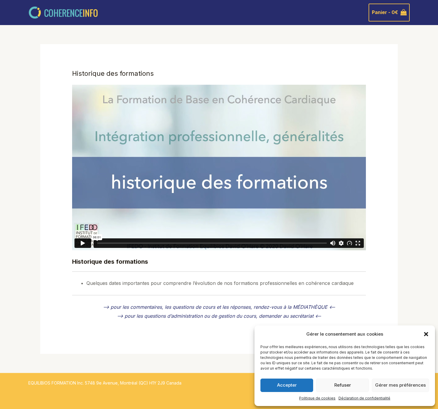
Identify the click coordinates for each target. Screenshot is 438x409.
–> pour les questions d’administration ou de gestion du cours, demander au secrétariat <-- (219, 316)
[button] (426, 334)
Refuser (342, 385)
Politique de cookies (317, 398)
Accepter (287, 385)
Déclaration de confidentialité (364, 398)
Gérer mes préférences (400, 385)
